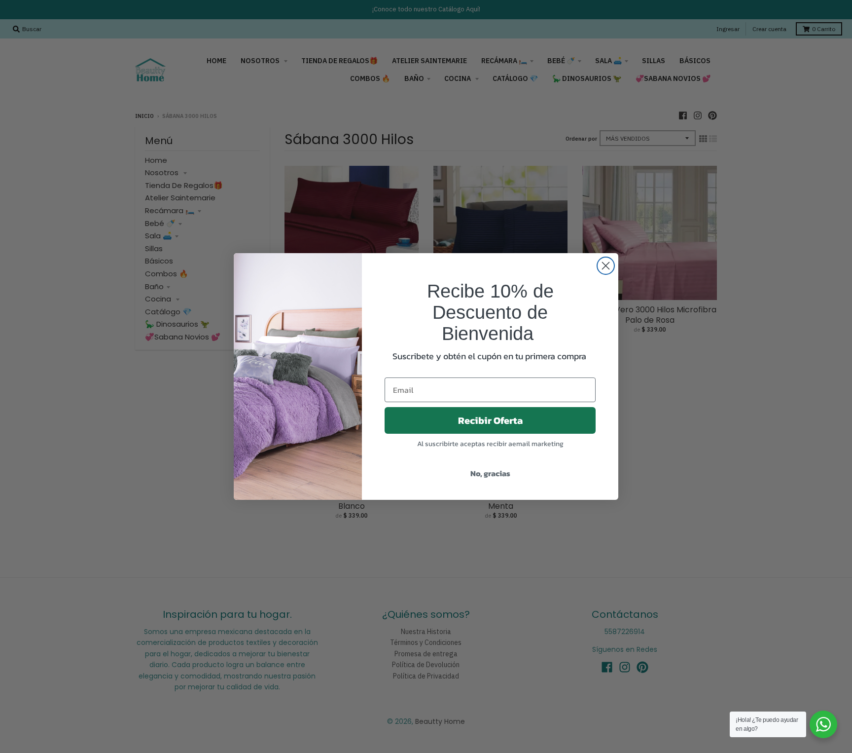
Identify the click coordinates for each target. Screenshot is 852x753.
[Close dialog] (605, 265)
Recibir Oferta (490, 420)
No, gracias (490, 473)
